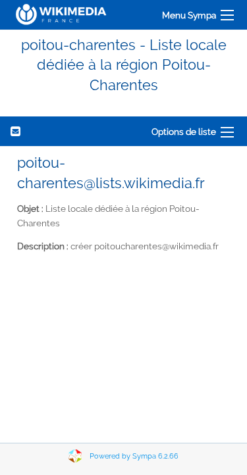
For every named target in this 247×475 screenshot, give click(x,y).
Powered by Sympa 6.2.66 (134, 456)
